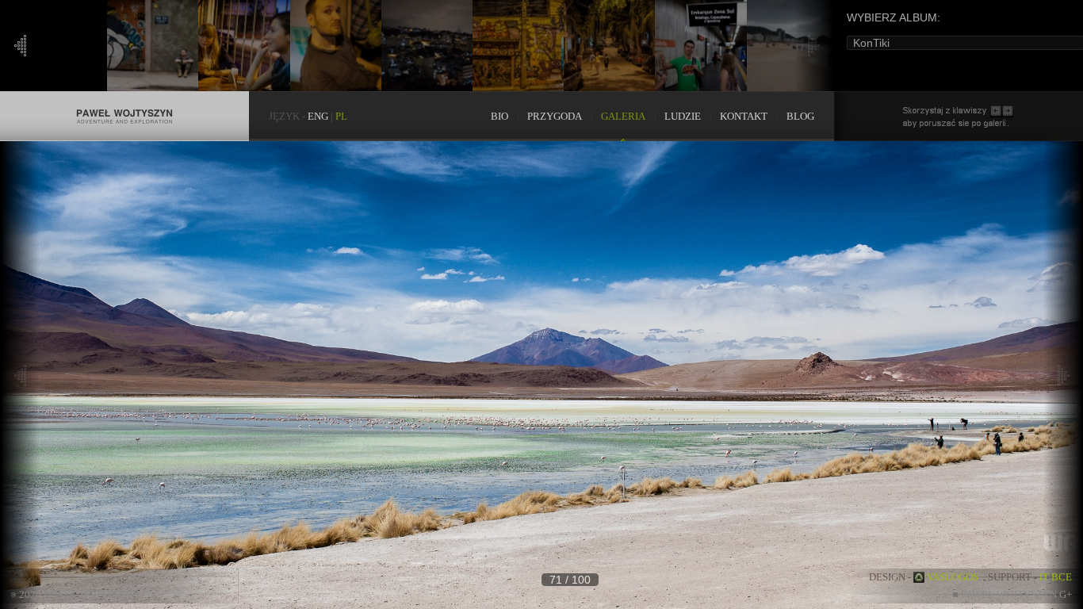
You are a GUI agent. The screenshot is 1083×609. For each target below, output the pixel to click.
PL (341, 116)
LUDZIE (682, 116)
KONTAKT (743, 116)
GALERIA (623, 116)
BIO (499, 116)
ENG (318, 116)
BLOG (800, 116)
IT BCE (1055, 577)
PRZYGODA (554, 116)
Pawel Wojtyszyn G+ (1016, 594)
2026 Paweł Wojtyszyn (79, 594)
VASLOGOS (952, 577)
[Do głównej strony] (124, 99)
